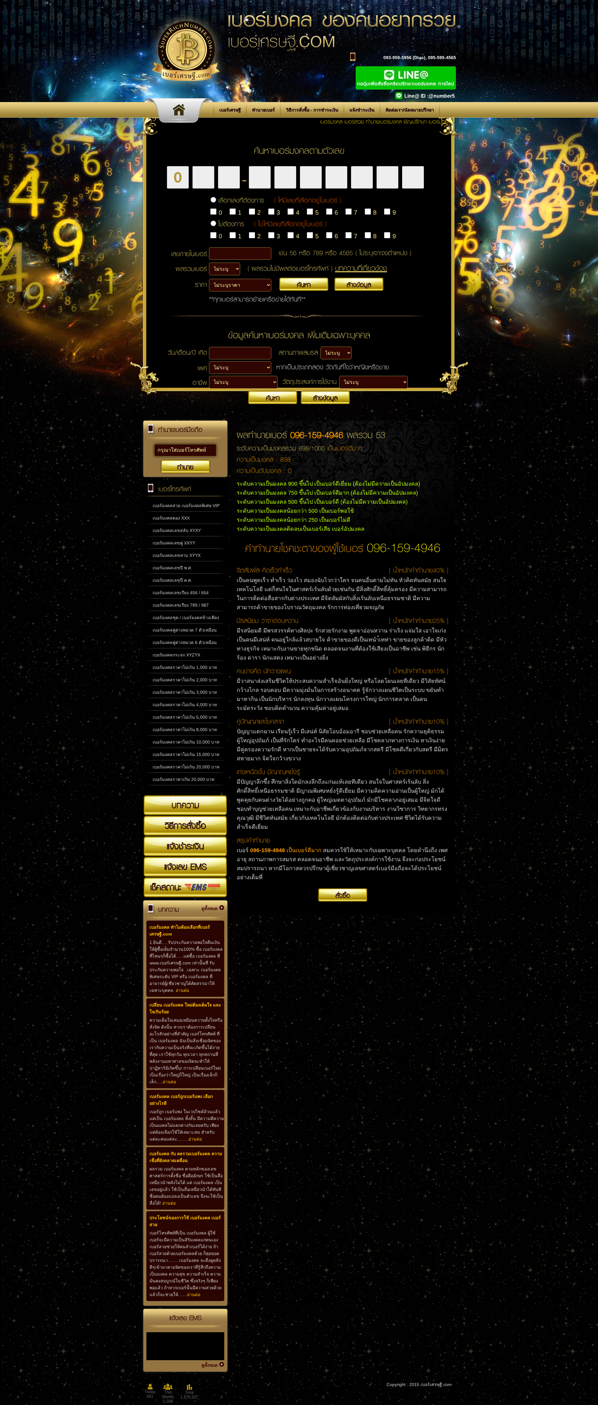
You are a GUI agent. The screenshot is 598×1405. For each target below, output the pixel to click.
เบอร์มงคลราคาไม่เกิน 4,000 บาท (185, 704)
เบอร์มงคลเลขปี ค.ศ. (172, 580)
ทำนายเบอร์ (263, 109)
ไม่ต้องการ (272, 223)
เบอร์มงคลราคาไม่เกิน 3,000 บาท (185, 692)
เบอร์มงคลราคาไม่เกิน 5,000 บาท (185, 717)
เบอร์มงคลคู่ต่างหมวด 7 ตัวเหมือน (185, 630)
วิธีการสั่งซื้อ (185, 825)
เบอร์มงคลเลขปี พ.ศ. (172, 567)
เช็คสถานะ (167, 887)
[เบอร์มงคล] (180, 112)
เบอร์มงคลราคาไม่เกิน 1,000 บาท (185, 667)
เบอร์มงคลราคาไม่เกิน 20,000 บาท (186, 766)
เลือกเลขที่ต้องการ (279, 200)
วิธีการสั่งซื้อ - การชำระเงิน (312, 109)
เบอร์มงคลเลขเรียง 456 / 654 (181, 592)
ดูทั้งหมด (210, 908)
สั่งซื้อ (342, 895)
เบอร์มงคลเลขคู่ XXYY (174, 542)
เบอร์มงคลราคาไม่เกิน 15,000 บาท (186, 754)
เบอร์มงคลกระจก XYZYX (176, 654)
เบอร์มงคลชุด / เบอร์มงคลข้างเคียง (186, 617)
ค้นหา (304, 284)
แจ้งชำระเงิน (361, 109)
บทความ (185, 804)
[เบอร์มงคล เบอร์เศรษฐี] (185, 89)
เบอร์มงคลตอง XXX (171, 518)
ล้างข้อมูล (359, 284)
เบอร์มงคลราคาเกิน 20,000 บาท (183, 779)
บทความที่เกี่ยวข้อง (361, 268)
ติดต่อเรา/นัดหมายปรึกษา (410, 109)
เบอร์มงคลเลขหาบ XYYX (177, 555)
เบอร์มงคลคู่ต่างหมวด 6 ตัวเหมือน (185, 642)
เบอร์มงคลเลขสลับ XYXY (177, 530)
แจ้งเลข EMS (185, 866)
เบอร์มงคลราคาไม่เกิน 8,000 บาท (185, 729)
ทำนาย (185, 466)
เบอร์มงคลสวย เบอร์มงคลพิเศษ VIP (186, 505)
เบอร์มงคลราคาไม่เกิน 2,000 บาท (185, 679)
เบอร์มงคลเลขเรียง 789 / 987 (181, 605)
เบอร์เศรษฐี (230, 109)
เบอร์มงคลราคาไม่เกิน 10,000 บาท (186, 742)
